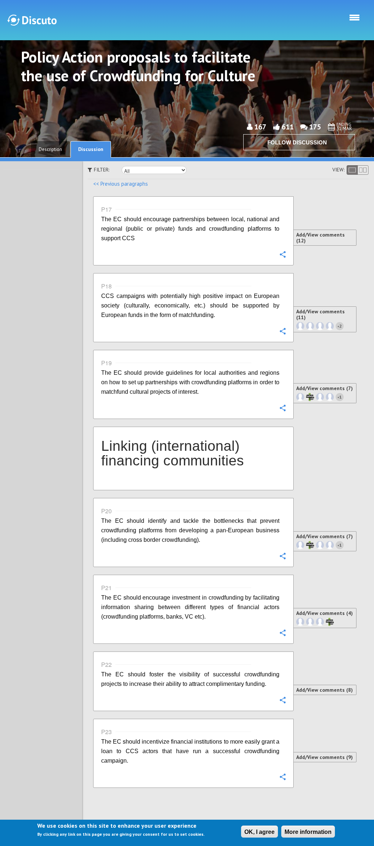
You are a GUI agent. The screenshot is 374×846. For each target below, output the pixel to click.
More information (308, 832)
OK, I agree (259, 832)
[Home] (32, 20)
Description (50, 149)
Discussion (90, 149)
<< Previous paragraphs (120, 183)
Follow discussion (297, 142)
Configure (282, 254)
